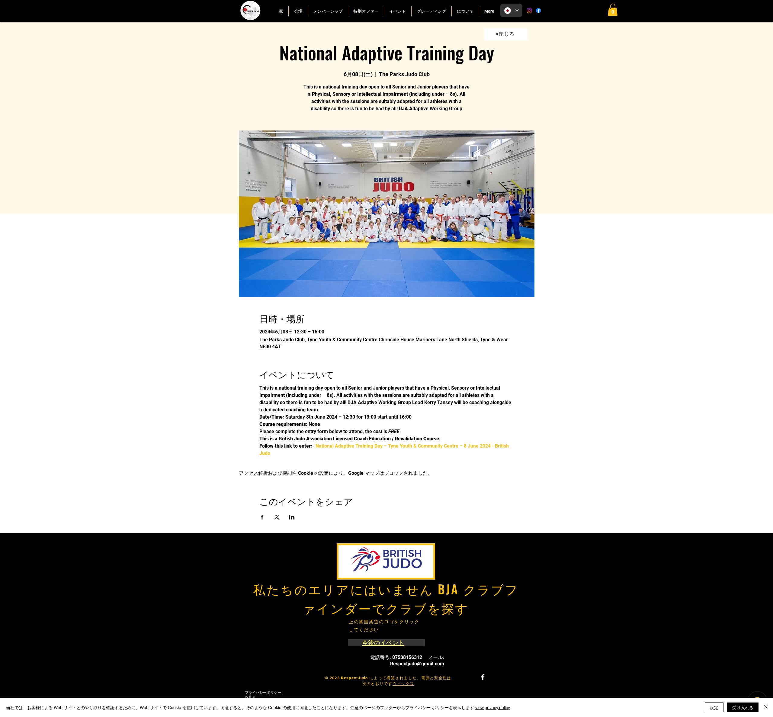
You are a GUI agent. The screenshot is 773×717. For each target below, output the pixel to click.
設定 (714, 707)
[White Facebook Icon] (483, 677)
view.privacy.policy (492, 707)
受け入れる (742, 707)
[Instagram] (529, 10)
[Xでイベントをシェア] (277, 517)
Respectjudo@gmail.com (417, 664)
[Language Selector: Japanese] (511, 10)
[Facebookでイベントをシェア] (262, 517)
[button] (613, 10)
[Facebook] (538, 10)
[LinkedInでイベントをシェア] (292, 517)
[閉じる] (765, 707)
